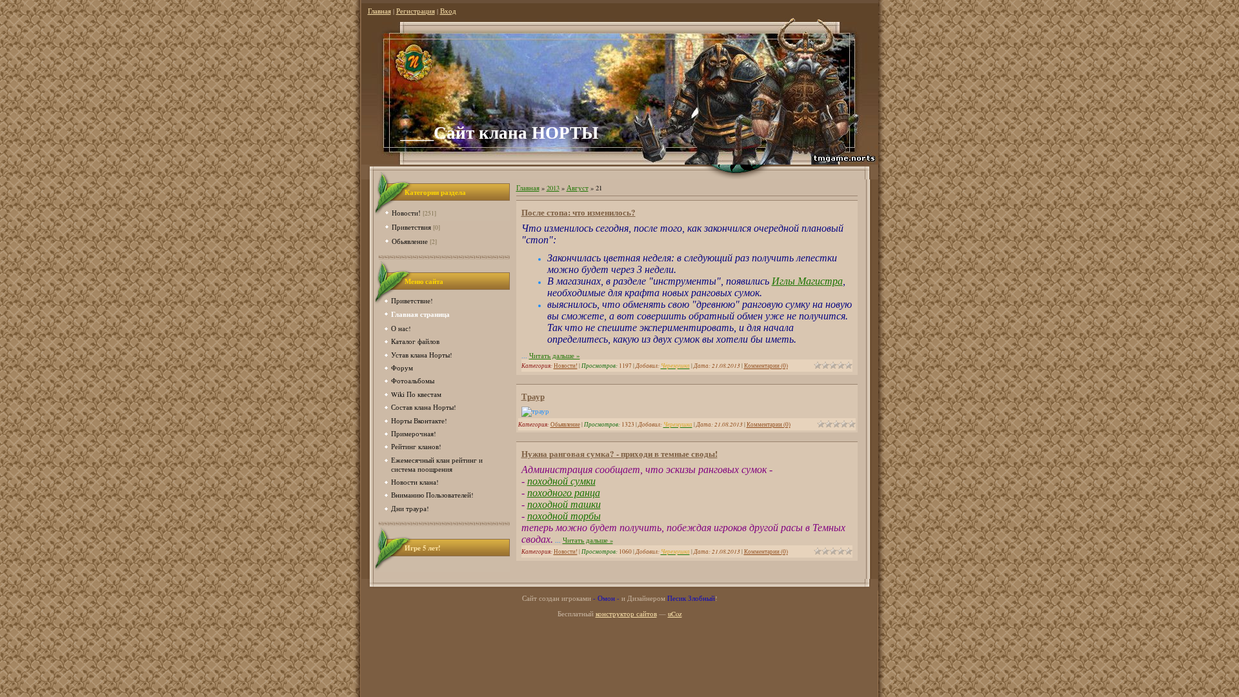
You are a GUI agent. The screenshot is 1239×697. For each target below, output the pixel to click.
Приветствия (411, 227)
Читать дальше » (554, 355)
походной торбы (564, 515)
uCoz (675, 613)
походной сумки (561, 481)
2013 (553, 187)
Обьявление (410, 241)
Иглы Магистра (807, 281)
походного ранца (563, 492)
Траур (533, 396)
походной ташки (564, 504)
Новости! (406, 212)
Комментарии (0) (766, 365)
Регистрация (415, 10)
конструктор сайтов (626, 613)
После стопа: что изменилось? (578, 212)
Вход (448, 10)
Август (578, 187)
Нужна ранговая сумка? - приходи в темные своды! (619, 453)
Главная (379, 10)
